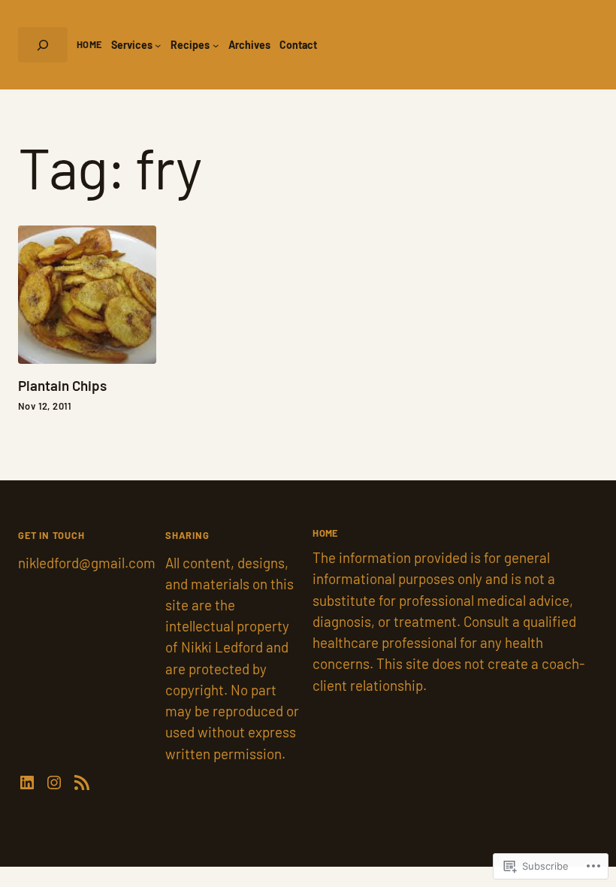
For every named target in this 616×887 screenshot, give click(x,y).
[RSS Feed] (82, 782)
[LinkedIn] (27, 782)
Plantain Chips (62, 386)
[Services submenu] (158, 44)
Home (89, 44)
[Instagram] (54, 782)
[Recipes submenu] (216, 44)
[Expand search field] (43, 44)
